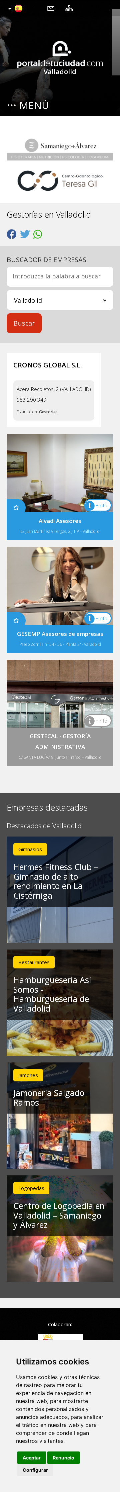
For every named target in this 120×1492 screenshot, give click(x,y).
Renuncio (63, 1457)
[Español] (14, 9)
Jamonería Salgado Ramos (48, 1097)
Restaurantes (34, 962)
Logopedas (31, 1188)
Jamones (28, 1075)
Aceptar (32, 1457)
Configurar (35, 1470)
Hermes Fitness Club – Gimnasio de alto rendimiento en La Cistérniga (55, 881)
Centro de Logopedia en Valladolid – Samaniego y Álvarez (59, 1215)
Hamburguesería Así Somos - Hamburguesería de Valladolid (52, 994)
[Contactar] (51, 8)
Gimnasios (30, 849)
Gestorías (48, 412)
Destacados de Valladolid (44, 826)
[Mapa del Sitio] (69, 8)
